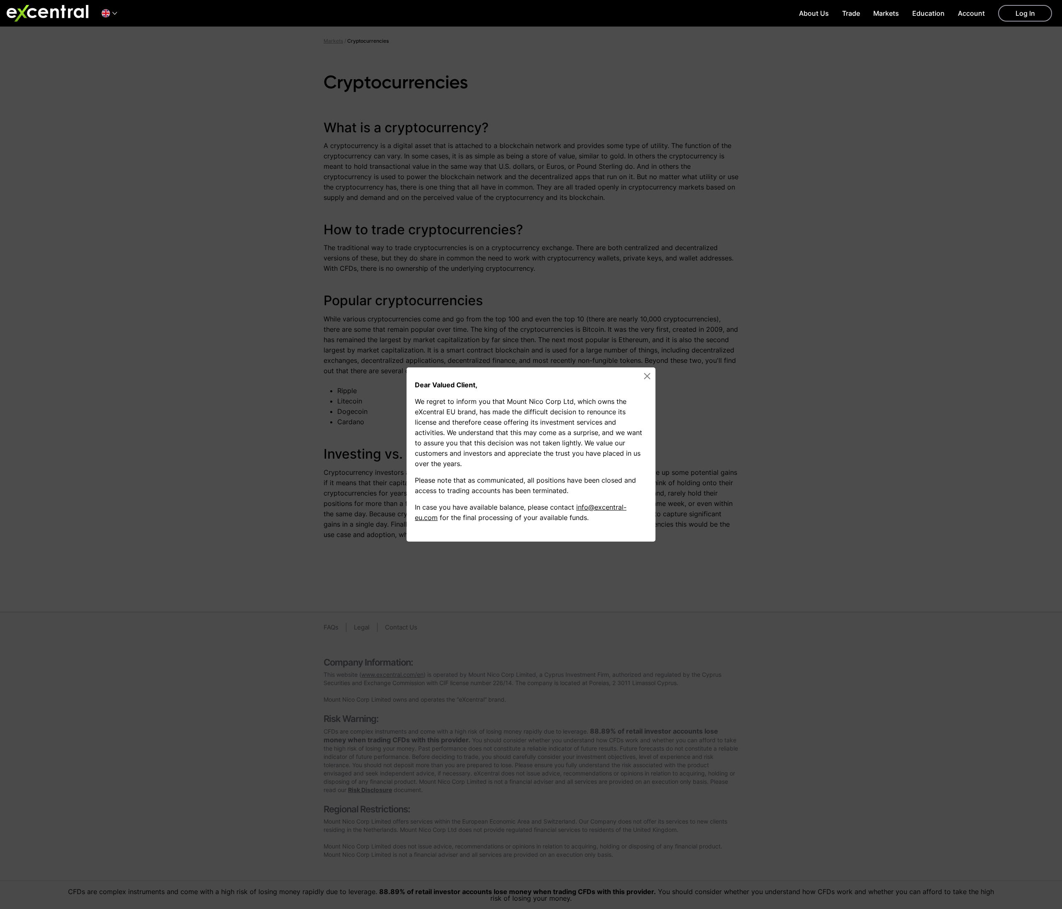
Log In (1025, 13)
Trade (851, 13)
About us (814, 13)
